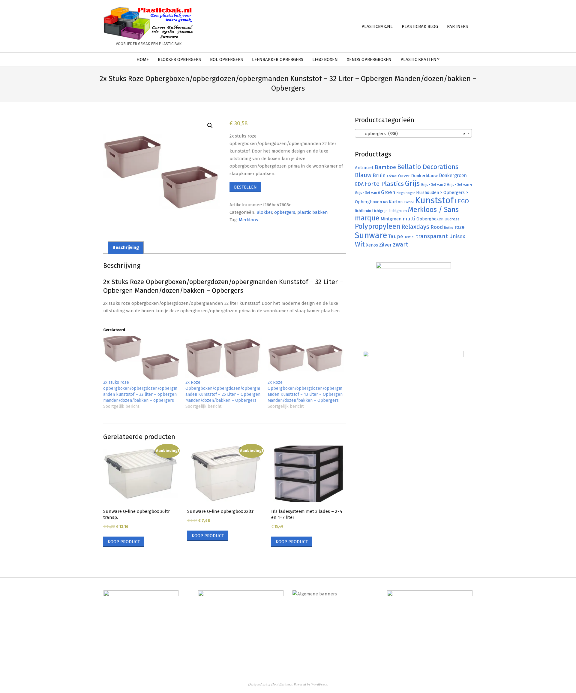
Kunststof (434, 200)
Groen (388, 192)
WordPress (319, 684)
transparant (432, 236)
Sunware (371, 235)
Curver (404, 176)
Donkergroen (453, 175)
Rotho (448, 227)
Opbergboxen (429, 219)
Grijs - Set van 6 (367, 193)
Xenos (372, 245)
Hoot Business (281, 684)
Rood (436, 227)
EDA (359, 184)
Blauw (363, 175)
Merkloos (248, 219)
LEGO (462, 201)
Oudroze (452, 219)
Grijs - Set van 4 (459, 185)
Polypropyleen (377, 226)
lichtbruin (363, 210)
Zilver (385, 245)
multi (409, 219)
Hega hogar (406, 193)
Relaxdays (415, 226)
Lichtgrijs (380, 210)
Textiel (409, 237)
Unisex (457, 236)
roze (459, 227)
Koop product (124, 541)
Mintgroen (391, 219)
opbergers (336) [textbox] (412, 133)
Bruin (379, 175)
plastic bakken (312, 212)
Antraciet (364, 167)
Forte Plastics (384, 184)
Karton (396, 201)
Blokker (264, 212)
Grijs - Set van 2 (433, 185)
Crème (392, 176)
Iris (385, 202)
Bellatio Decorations (427, 167)
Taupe (395, 236)
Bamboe (385, 167)
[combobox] (413, 133)
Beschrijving (125, 247)
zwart (400, 244)
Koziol (409, 202)
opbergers (284, 212)
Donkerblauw (424, 175)
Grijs (412, 183)
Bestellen (245, 187)
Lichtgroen (398, 210)
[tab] (126, 247)
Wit (360, 244)
